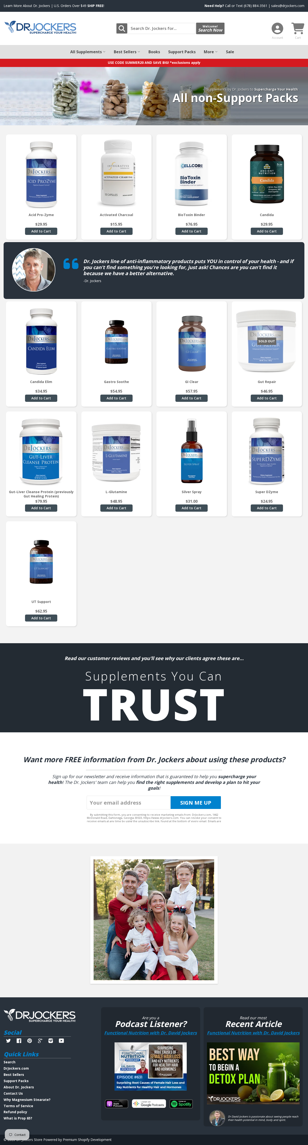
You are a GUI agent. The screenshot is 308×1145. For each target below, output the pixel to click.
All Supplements (86, 51)
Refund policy (15, 1112)
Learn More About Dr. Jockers (27, 5)
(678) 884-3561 (255, 5)
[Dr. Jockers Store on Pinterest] (29, 1041)
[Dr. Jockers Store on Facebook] (19, 1041)
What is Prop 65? (18, 1118)
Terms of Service (18, 1106)
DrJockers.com (16, 1068)
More (209, 51)
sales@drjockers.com (287, 5)
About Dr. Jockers (19, 1087)
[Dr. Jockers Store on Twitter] (8, 1041)
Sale (230, 51)
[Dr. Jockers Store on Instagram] (50, 1041)
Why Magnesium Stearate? (27, 1099)
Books (154, 51)
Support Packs (182, 51)
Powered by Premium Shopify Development (77, 1139)
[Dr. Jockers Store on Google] (40, 1041)
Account (277, 38)
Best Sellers (125, 51)
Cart (298, 38)
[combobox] (155, 28)
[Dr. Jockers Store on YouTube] (61, 1041)
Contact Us (13, 1093)
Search (9, 1062)
